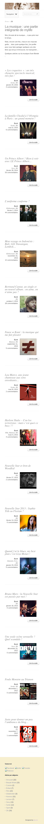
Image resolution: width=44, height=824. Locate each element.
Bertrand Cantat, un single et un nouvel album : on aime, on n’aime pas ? (21, 289)
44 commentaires (11, 212)
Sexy (13, 168)
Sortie (13, 83)
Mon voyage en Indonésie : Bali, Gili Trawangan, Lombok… (19, 243)
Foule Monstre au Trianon (19, 679)
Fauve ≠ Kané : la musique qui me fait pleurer (22, 333)
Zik (17, 83)
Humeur (12, 342)
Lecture (9, 799)
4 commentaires (12, 87)
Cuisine (9, 785)
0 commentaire (12, 522)
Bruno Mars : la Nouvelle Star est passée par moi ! (21, 595)
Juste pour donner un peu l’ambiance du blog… (19, 720)
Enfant (8, 788)
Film (6, 432)
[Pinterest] (9, 771)
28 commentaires (11, 303)
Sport (8, 808)
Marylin (36, 820)
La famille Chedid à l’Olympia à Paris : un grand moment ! (21, 117)
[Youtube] (26, 768)
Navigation (10, 14)
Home (7, 21)
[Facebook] (9, 768)
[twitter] (18, 768)
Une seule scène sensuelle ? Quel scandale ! (20, 638)
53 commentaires (11, 172)
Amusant (10, 561)
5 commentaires (12, 348)
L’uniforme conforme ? (17, 201)
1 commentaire (12, 735)
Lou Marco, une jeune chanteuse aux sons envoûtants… (17, 377)
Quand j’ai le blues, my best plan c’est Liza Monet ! (20, 552)
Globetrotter (10, 208)
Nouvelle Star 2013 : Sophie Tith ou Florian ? (20, 509)
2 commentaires (12, 391)
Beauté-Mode (11, 783)
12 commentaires (11, 260)
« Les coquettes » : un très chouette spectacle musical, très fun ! (20, 72)
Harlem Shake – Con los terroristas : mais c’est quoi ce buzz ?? (21, 422)
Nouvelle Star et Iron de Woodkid (18, 467)
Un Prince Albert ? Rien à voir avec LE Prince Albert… (21, 159)
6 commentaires (12, 130)
